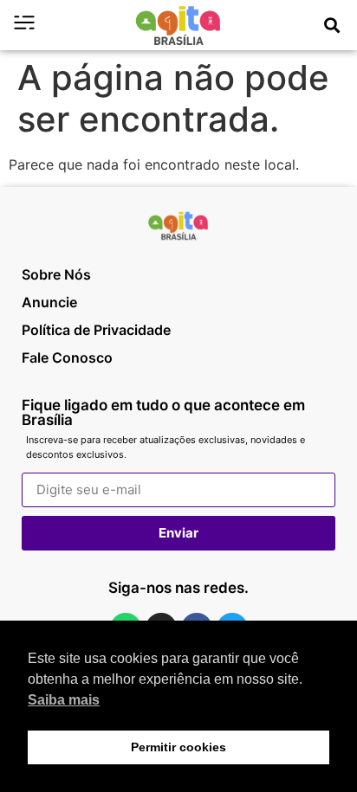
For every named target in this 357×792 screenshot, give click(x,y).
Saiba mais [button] (64, 699)
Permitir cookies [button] (178, 747)
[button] (331, 25)
